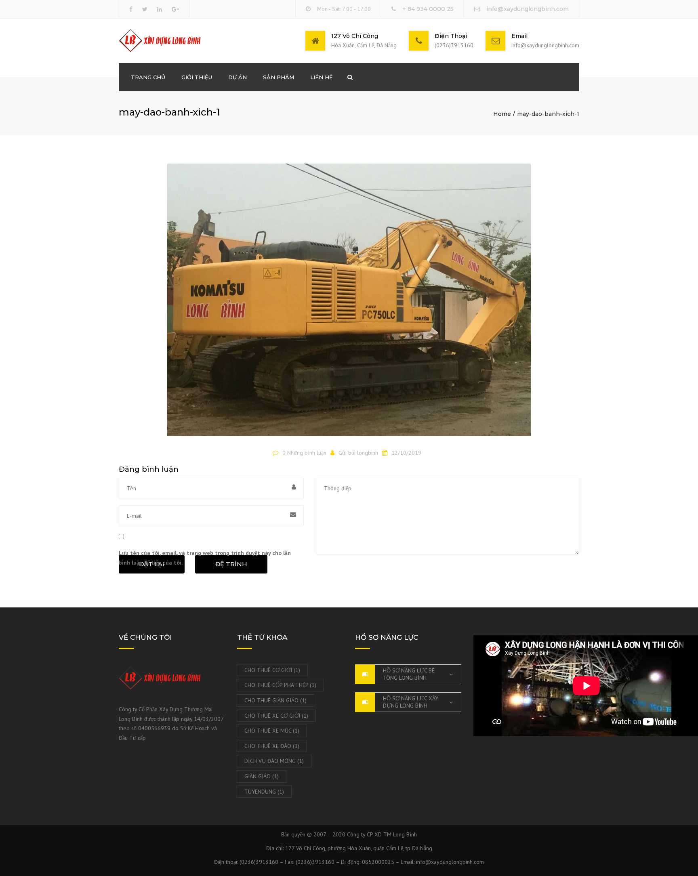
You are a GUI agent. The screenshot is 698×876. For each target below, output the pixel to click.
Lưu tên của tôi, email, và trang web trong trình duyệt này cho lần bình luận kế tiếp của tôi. (205, 557)
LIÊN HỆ (321, 77)
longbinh (367, 452)
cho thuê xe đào (271, 746)
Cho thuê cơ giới (272, 670)
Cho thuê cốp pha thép (280, 685)
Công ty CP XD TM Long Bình (382, 834)
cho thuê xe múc (271, 730)
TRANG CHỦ (148, 77)
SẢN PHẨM (278, 77)
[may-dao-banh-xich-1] (349, 303)
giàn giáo (261, 776)
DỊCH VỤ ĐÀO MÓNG (274, 761)
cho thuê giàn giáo (275, 700)
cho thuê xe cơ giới (276, 715)
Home (502, 114)
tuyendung (264, 791)
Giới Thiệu (196, 77)
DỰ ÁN (237, 77)
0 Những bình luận (304, 452)
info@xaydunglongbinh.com (527, 9)
